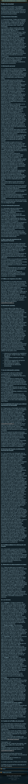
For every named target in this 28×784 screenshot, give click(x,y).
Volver (3, 769)
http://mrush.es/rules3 (13, 739)
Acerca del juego (17, 775)
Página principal (6, 772)
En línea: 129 (10, 775)
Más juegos (14, 779)
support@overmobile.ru (7, 302)
